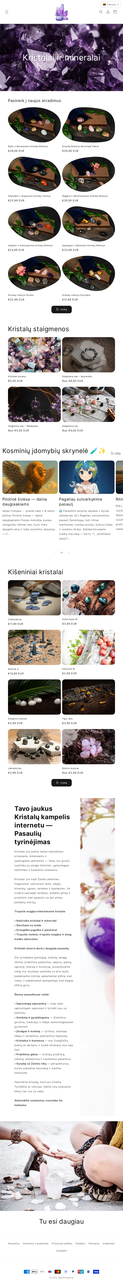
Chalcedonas (15, 619)
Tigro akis (67, 718)
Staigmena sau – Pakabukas (23, 426)
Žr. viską (61, 309)
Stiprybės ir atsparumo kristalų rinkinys (29, 196)
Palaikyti (80, 1243)
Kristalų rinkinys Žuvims (21, 295)
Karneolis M (68, 669)
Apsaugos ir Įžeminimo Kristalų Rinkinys (83, 245)
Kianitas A (13, 669)
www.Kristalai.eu (66, 1278)
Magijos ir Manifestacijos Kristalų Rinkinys (85, 196)
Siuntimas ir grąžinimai (36, 1243)
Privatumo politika (62, 1243)
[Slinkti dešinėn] (68, 552)
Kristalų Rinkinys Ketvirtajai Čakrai (80, 146)
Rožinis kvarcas (70, 768)
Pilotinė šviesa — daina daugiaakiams (24, 502)
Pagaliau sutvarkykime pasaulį (80, 502)
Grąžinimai (109, 1243)
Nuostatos (14, 1243)
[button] (6, 11)
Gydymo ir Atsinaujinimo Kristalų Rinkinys (30, 245)
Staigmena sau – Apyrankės (77, 376)
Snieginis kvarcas (17, 718)
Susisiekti (61, 1250)
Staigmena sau (70, 426)
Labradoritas (14, 768)
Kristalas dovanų (17, 376)
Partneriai (94, 1243)
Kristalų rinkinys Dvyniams (76, 295)
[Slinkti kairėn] (54, 552)
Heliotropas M (70, 619)
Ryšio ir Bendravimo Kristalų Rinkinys (28, 146)
